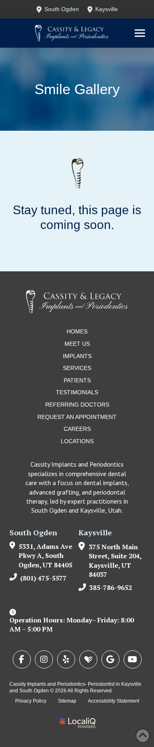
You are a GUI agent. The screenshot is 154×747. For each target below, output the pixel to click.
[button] (140, 33)
